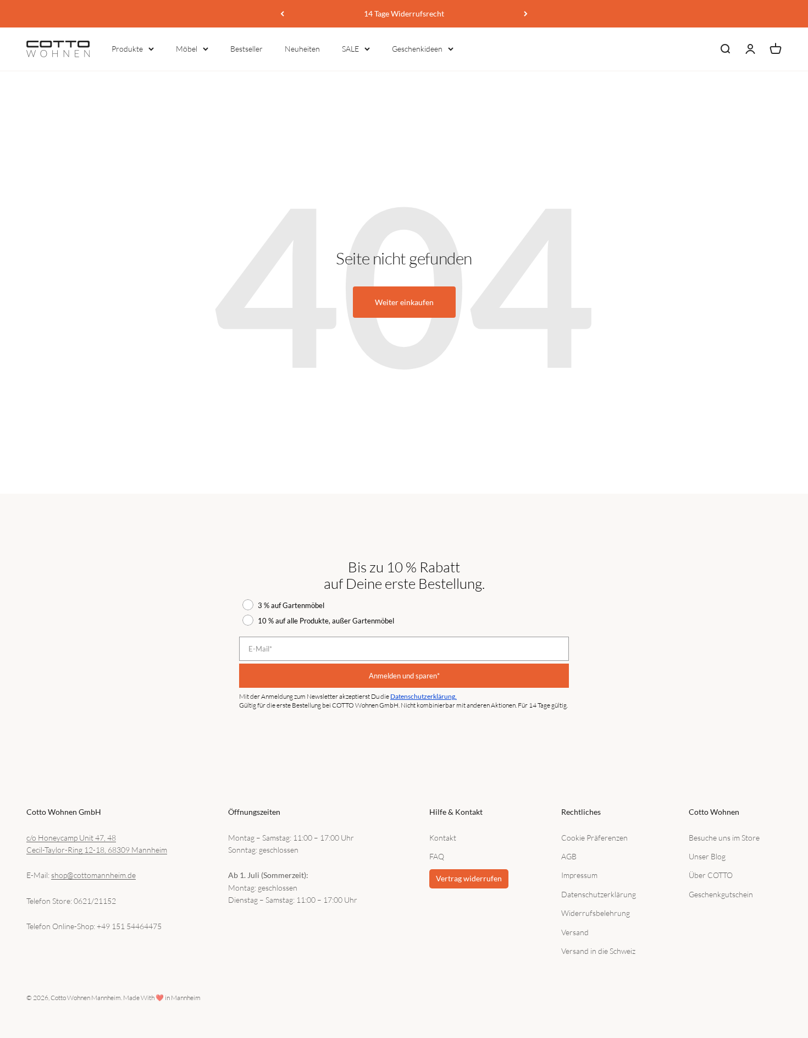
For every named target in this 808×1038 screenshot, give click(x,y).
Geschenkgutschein (721, 894)
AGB (569, 856)
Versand (575, 932)
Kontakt (442, 837)
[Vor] (526, 14)
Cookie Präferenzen (594, 837)
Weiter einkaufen (404, 302)
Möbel (186, 48)
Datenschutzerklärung (598, 894)
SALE (350, 48)
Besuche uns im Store (724, 837)
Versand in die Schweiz (598, 951)
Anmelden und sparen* (404, 675)
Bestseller (246, 48)
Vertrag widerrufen (469, 878)
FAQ (436, 856)
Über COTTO (711, 875)
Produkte (127, 48)
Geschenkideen (417, 48)
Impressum (579, 875)
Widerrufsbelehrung (595, 913)
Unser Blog (707, 856)
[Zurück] (282, 14)
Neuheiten (302, 48)
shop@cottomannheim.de (93, 875)
